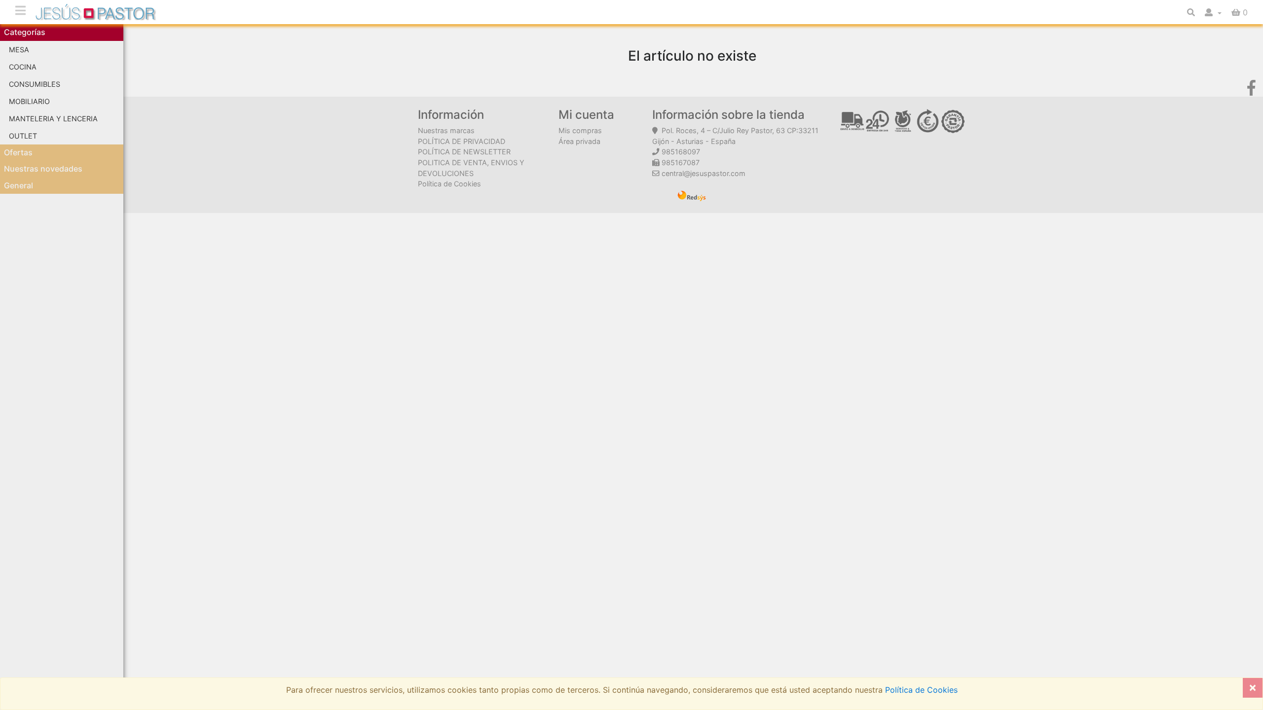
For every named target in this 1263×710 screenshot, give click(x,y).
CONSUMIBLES (34, 84)
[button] (1213, 12)
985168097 (681, 151)
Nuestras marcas (446, 130)
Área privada (579, 141)
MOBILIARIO (29, 101)
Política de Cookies (449, 183)
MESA (19, 49)
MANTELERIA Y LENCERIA (53, 118)
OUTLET (23, 136)
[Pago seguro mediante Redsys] (691, 195)
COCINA (23, 67)
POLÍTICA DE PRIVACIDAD (461, 141)
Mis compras (580, 130)
